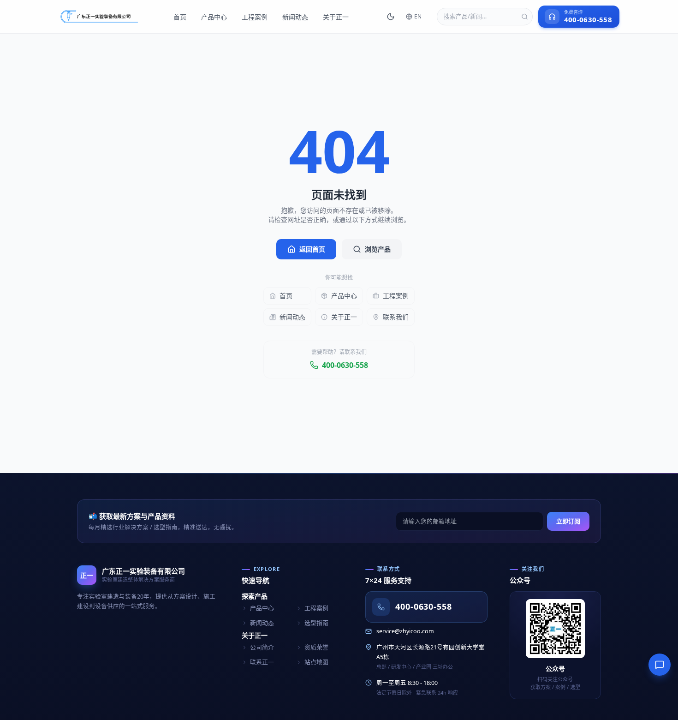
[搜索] (524, 16)
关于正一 (336, 16)
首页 (179, 16)
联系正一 (262, 662)
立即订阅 (568, 521)
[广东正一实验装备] (99, 16)
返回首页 (312, 249)
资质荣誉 (316, 647)
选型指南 (316, 622)
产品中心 (214, 16)
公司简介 (262, 647)
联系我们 (396, 316)
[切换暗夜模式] (390, 16)
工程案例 (255, 16)
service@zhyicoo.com (405, 631)
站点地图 (316, 662)
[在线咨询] (659, 665)
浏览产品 (378, 249)
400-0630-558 (345, 365)
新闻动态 (295, 16)
